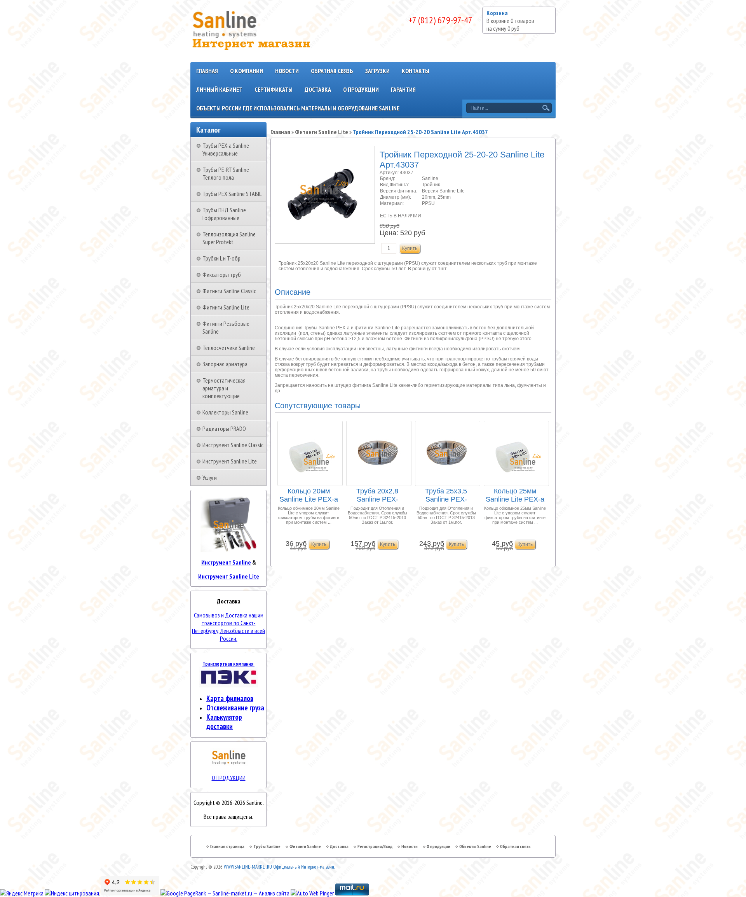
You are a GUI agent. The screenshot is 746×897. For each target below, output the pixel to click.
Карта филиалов (229, 698)
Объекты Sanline (475, 846)
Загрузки (377, 71)
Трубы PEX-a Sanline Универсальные (225, 149)
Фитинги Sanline (305, 846)
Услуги (209, 477)
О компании (246, 71)
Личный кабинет (219, 89)
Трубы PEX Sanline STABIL (231, 194)
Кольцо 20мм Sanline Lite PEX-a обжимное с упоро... (308, 495)
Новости (287, 71)
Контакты (415, 71)
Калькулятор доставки (224, 721)
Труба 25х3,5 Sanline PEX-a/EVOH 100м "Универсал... (446, 495)
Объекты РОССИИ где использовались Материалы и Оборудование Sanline (297, 108)
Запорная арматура (225, 364)
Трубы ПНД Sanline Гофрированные (224, 214)
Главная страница (227, 846)
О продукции (361, 89)
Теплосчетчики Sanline (228, 347)
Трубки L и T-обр (221, 258)
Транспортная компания (228, 663)
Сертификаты (273, 89)
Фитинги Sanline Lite (225, 307)
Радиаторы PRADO (224, 428)
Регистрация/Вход (374, 846)
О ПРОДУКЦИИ (229, 778)
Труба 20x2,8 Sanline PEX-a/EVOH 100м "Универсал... (377, 495)
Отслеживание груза (235, 707)
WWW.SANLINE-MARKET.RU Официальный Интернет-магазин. (279, 867)
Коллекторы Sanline (225, 412)
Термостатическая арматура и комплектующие (224, 388)
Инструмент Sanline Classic (232, 445)
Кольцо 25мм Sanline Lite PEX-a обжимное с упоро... (515, 495)
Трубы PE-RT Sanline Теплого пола (225, 173)
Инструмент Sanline (226, 562)
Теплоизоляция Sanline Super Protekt (229, 238)
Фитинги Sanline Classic (229, 291)
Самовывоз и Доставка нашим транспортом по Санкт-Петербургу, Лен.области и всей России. (228, 626)
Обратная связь (332, 71)
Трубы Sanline (267, 846)
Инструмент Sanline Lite (229, 461)
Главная (207, 71)
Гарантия (403, 89)
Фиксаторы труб (221, 274)
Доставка (318, 89)
